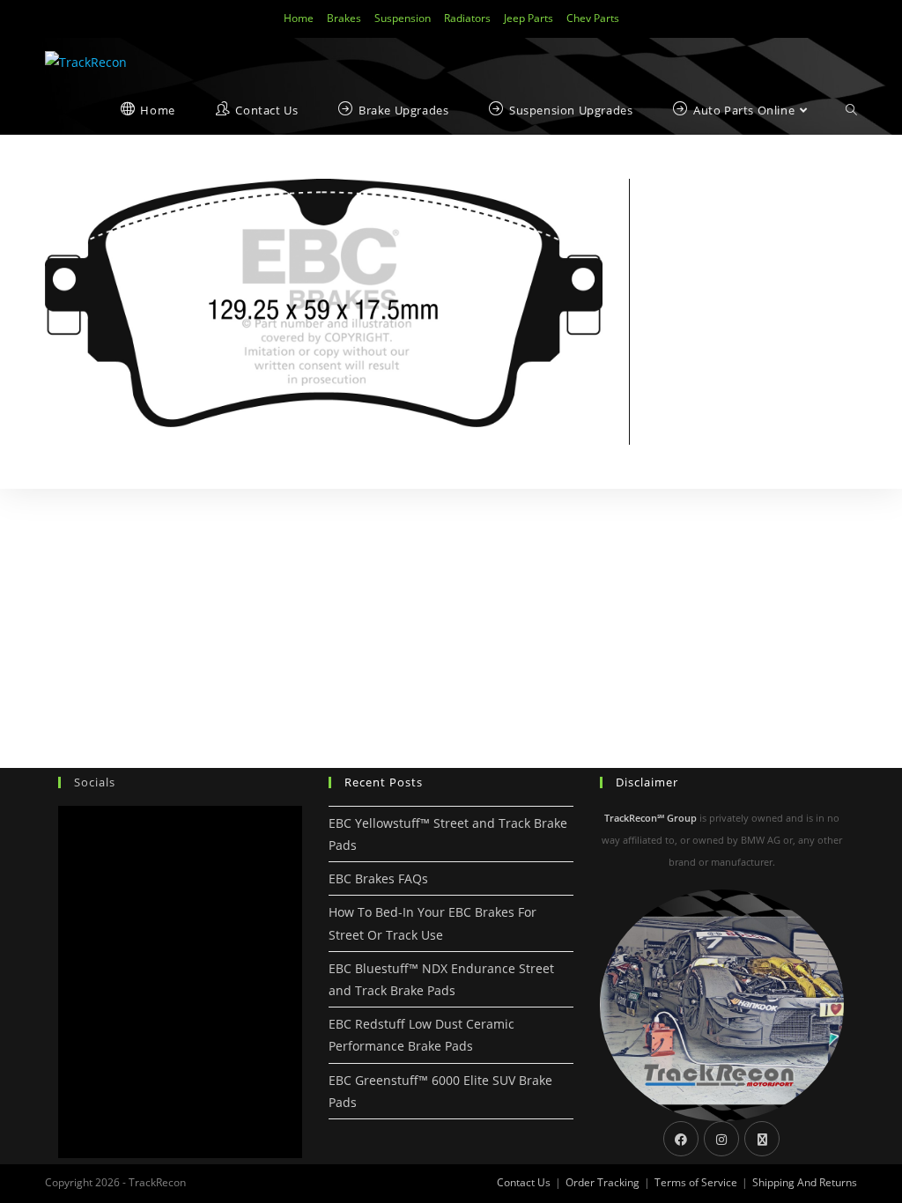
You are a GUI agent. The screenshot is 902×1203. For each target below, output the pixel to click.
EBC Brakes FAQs (378, 878)
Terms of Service (695, 1182)
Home (299, 18)
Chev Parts (592, 18)
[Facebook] (681, 1138)
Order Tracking (603, 1182)
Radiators (467, 18)
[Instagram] (721, 1138)
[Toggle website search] (851, 110)
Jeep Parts (528, 18)
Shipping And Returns (804, 1182)
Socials (94, 782)
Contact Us (524, 1182)
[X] (762, 1138)
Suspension (402, 18)
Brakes (344, 18)
